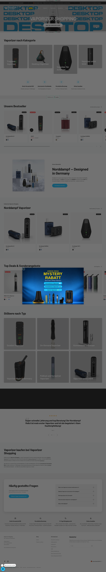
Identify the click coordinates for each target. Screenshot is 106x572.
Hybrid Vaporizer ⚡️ (53, 290)
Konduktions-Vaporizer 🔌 (53, 286)
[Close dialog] (24, 269)
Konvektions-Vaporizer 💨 (53, 283)
